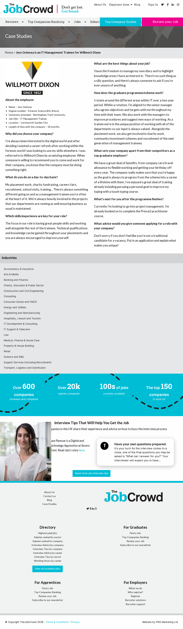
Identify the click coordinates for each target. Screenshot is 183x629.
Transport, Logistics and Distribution (25, 367)
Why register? (135, 592)
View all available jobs (47, 568)
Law (6, 334)
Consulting (10, 296)
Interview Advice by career (47, 552)
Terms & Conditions (57, 622)
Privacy (75, 622)
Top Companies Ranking (135, 537)
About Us (100, 4)
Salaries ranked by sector (47, 537)
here (82, 450)
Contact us (49, 496)
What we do (135, 588)
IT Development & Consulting (20, 323)
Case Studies (49, 503)
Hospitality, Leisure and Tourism (22, 318)
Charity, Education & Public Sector (24, 285)
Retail (7, 351)
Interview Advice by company (47, 544)
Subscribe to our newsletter (135, 544)
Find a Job (135, 533)
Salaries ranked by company (48, 541)
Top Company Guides (120, 22)
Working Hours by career (47, 560)
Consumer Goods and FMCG (20, 301)
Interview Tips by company (48, 548)
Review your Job (165, 22)
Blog (137, 4)
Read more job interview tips (91, 473)
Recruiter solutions (135, 599)
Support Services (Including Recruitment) (27, 362)
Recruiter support (135, 604)
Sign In (152, 4)
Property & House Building (19, 345)
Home (9, 52)
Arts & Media (11, 274)
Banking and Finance (16, 279)
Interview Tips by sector (47, 556)
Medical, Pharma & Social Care (21, 340)
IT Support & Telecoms (17, 329)
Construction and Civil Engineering (23, 290)
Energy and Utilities (15, 307)
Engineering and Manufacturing (22, 312)
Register (135, 596)
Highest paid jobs (47, 533)
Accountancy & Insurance (19, 269)
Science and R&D (14, 356)
